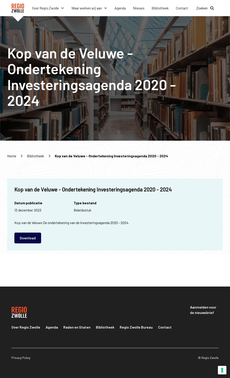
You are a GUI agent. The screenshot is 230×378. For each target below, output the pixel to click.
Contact (182, 8)
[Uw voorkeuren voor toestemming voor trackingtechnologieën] (222, 370)
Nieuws (138, 8)
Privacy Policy (20, 358)
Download (28, 238)
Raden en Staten (77, 327)
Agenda (120, 8)
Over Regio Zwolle (25, 327)
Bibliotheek (160, 8)
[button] (48, 8)
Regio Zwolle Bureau (136, 327)
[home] (17, 8)
